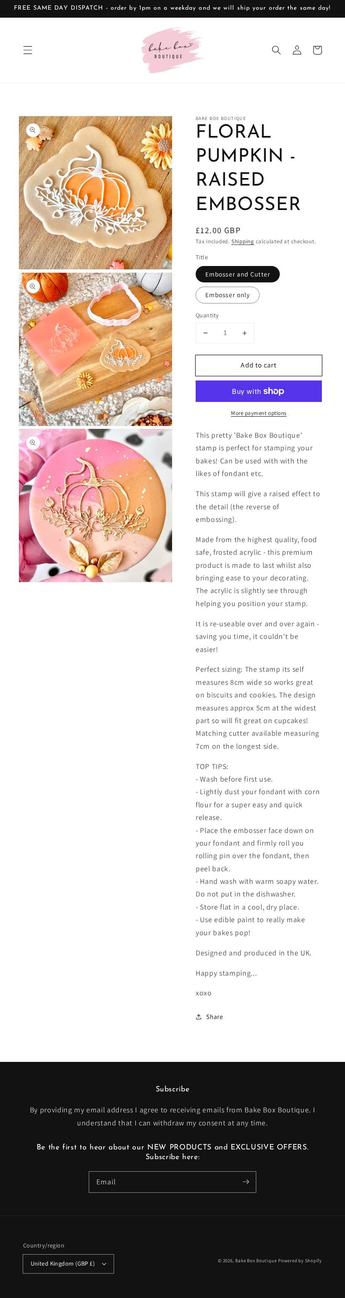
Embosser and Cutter (237, 274)
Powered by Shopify (300, 1260)
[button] (28, 50)
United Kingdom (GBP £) (63, 1263)
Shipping (242, 241)
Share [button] (214, 1016)
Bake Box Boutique (255, 1260)
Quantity (207, 315)
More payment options (259, 413)
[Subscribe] (246, 1182)
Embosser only (227, 294)
